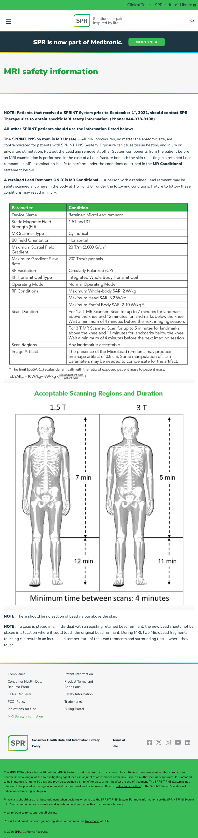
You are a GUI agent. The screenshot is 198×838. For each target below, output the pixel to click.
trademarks (92, 821)
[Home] (99, 20)
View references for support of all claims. (30, 813)
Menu (8, 20)
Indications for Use (128, 786)
